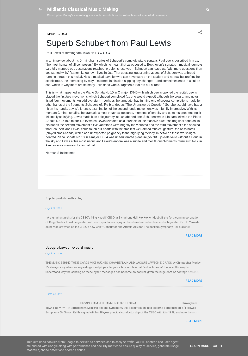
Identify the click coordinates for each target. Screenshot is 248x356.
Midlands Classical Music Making (82, 9)
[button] (200, 33)
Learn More (199, 346)
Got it (217, 346)
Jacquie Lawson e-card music (69, 247)
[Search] (208, 10)
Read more (194, 235)
